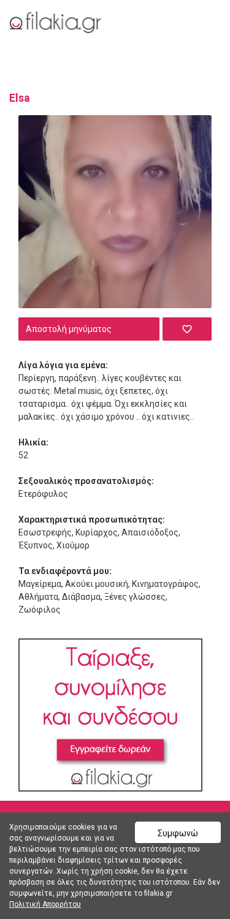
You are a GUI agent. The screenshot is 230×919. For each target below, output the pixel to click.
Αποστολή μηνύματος (69, 329)
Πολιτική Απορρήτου (45, 904)
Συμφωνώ (178, 833)
